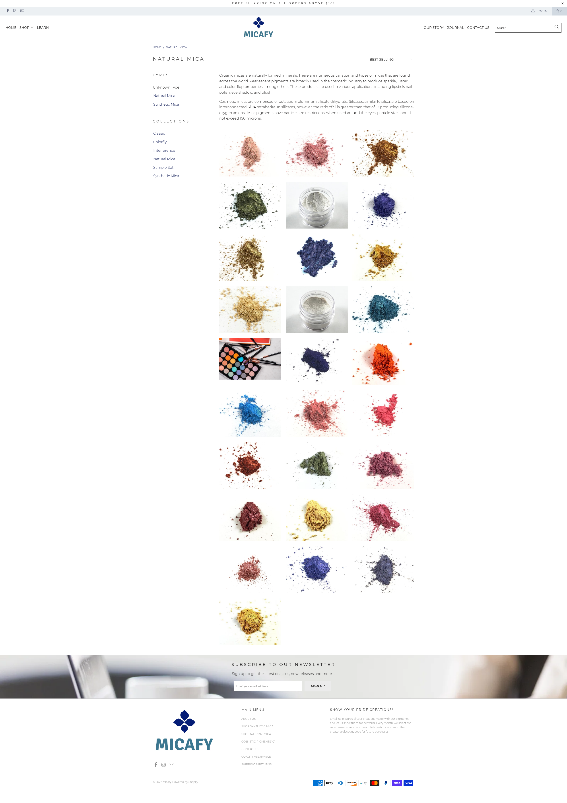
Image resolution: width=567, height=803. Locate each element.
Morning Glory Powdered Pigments (383, 205)
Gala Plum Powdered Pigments (383, 465)
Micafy (167, 782)
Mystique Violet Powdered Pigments (317, 569)
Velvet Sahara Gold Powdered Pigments (317, 517)
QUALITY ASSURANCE (256, 756)
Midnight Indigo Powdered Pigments (317, 361)
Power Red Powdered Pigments (383, 517)
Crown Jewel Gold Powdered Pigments (250, 257)
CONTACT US (478, 27)
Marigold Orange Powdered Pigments (383, 361)
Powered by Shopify (185, 782)
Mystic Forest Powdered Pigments (250, 205)
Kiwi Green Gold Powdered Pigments (317, 465)
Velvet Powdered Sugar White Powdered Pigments (317, 205)
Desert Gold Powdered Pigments (383, 257)
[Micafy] (286, 27)
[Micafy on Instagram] (15, 11)
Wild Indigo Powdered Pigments (317, 257)
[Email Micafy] (22, 11)
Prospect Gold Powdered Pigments (250, 621)
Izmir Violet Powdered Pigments (383, 569)
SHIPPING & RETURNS (256, 764)
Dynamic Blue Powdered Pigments (250, 413)
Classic (159, 133)
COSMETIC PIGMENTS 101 (258, 741)
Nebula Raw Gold (250, 309)
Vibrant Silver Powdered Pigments (317, 309)
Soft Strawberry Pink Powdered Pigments (317, 413)
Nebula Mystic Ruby (250, 465)
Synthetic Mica (166, 104)
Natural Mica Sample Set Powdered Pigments (250, 359)
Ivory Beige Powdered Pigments (250, 153)
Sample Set (163, 167)
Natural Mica (164, 96)
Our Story (434, 27)
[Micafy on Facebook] (8, 11)
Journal (455, 27)
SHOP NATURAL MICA (256, 734)
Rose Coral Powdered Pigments (317, 153)
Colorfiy (160, 142)
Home (11, 27)
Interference (164, 150)
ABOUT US (248, 718)
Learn (43, 27)
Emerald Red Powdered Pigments (250, 517)
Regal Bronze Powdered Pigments (383, 153)
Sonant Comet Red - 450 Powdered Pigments (250, 569)
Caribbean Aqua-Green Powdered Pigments (383, 309)
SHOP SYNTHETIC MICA (257, 726)
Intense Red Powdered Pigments (383, 413)
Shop (24, 27)
